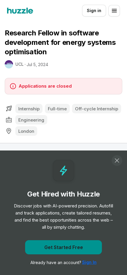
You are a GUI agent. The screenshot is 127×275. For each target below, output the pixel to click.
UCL (19, 64)
